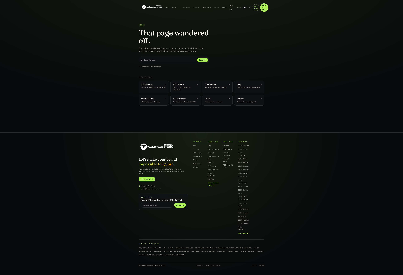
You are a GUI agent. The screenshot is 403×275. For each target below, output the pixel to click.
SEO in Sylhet (242, 159)
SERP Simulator (228, 149)
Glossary (211, 162)
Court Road (142, 254)
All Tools (226, 145)
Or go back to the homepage (151, 66)
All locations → (243, 233)
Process (196, 149)
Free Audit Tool (213, 169)
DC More (256, 248)
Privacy (218, 265)
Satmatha (251, 251)
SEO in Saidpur (243, 162)
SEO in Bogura (243, 190)
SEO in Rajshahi (243, 169)
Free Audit (256, 7)
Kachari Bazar (168, 251)
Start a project (146, 179)
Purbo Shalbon (195, 251)
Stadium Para (151, 254)
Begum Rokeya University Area (224, 248)
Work (195, 7)
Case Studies (197, 153)
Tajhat (236, 251)
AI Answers (212, 166)
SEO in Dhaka (242, 149)
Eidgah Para (160, 254)
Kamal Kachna (179, 248)
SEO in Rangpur (243, 145)
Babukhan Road (170, 254)
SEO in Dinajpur (243, 166)
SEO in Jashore (243, 209)
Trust (212, 265)
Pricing (195, 160)
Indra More (204, 251)
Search (201, 60)
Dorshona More (199, 248)
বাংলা (249, 7)
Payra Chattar (157, 248)
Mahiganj (230, 251)
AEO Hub (211, 153)
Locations (185, 7)
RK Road (170, 248)
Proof (207, 265)
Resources (205, 7)
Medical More (158, 251)
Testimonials (197, 156)
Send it (181, 205)
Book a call (264, 8)
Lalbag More (239, 248)
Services (174, 7)
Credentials (200, 265)
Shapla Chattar (221, 251)
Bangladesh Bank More (145, 251)
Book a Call (231, 8)
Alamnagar (243, 251)
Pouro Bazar (248, 248)
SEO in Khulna (242, 173)
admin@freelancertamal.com (151, 189)
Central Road (259, 251)
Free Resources (213, 149)
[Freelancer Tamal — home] (152, 7)
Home (166, 7)
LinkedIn (253, 265)
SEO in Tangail (243, 213)
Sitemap (211, 179)
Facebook (261, 265)
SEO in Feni (242, 216)
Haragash (212, 251)
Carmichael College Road (181, 251)
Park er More (209, 248)
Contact (238, 7)
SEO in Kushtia (243, 223)
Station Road (180, 254)
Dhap (164, 248)
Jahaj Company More (145, 248)
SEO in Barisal (242, 177)
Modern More (189, 248)
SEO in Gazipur (243, 199)
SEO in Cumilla (243, 186)
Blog (209, 145)
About (224, 7)
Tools (215, 7)
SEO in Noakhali (243, 220)
